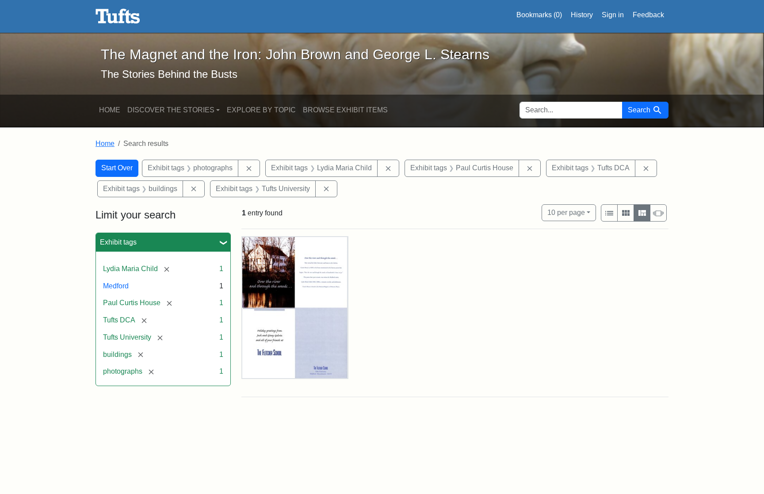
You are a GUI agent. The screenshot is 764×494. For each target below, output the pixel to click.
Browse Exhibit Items (345, 110)
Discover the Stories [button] (170, 110)
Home (109, 110)
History (582, 15)
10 (566, 212)
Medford (116, 286)
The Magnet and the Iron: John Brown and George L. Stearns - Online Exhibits (118, 16)
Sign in (613, 15)
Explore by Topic (261, 110)
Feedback (648, 15)
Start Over (117, 168)
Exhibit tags (118, 242)
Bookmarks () (539, 15)
